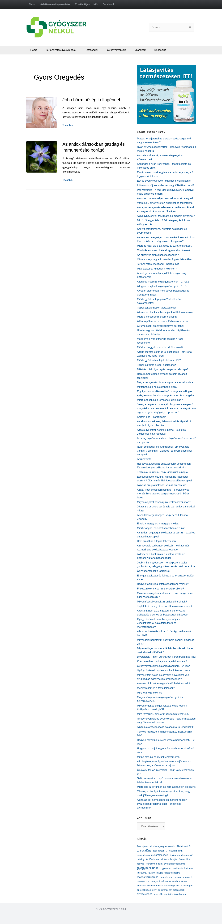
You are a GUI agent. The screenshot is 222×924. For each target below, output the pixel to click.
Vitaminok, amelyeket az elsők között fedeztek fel (165, 202)
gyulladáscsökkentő (174, 863)
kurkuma (142, 872)
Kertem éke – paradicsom (151, 416)
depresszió (187, 855)
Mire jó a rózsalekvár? (149, 692)
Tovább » (67, 125)
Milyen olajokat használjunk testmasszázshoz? (163, 501)
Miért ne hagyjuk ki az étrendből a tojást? (160, 347)
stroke (159, 885)
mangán (178, 877)
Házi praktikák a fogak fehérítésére (157, 541)
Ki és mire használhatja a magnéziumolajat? (162, 661)
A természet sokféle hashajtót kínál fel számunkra (165, 312)
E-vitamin (154, 859)
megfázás (188, 877)
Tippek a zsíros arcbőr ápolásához (156, 364)
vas (155, 894)
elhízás (165, 859)
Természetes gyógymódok (61, 49)
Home (33, 49)
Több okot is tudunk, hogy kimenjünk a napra (162, 471)
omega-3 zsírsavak (160, 881)
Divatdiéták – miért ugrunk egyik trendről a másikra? (166, 656)
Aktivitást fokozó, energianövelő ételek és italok (163, 683)
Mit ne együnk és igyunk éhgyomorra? (158, 756)
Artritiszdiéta (144, 458)
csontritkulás (143, 855)
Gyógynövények (116, 49)
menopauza (143, 881)
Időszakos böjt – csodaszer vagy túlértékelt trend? (165, 185)
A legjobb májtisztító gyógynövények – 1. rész (163, 286)
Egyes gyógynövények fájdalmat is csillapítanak (164, 180)
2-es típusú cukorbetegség (150, 846)
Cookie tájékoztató (86, 4)
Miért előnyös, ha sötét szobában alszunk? (161, 528)
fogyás (140, 863)
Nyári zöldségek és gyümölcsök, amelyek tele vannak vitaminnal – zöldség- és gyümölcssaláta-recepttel (165, 450)
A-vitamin (170, 846)
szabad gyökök (172, 885)
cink (180, 850)
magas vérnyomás (147, 877)
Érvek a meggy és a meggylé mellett (157, 523)
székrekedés (144, 889)
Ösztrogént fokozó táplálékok (153, 570)
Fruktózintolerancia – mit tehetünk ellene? (160, 588)
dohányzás (142, 859)
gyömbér (166, 868)
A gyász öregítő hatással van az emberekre (161, 485)
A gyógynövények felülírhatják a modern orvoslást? (166, 215)
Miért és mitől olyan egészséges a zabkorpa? (162, 369)
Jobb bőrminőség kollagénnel (91, 99)
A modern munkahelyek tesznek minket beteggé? (165, 198)
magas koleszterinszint (168, 872)
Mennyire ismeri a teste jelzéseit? (156, 687)
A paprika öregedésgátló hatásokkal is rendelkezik (165, 726)
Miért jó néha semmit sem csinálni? (157, 316)
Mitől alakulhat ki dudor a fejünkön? (157, 268)
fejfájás (173, 859)
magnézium (166, 877)
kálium (151, 872)
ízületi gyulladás (177, 894)
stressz (151, 885)
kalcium (188, 868)
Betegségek (91, 49)
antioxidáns (144, 850)
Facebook (108, 4)
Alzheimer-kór (184, 846)
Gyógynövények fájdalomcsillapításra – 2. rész (163, 665)
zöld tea (163, 894)
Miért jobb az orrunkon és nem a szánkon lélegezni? (166, 786)
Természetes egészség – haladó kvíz (158, 263)
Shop (32, 4)
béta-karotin (158, 850)
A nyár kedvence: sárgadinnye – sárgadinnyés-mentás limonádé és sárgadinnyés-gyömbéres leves (163, 493)
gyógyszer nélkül (148, 868)
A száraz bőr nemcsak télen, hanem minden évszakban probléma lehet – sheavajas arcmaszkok (162, 803)
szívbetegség (144, 894)
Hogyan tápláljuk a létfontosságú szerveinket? (163, 583)
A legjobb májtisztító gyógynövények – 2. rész (163, 281)
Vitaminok (140, 49)
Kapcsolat (160, 49)
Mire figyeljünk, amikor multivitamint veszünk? (163, 713)
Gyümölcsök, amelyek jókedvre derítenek (160, 325)
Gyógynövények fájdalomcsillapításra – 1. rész (163, 670)
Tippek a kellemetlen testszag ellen (156, 307)
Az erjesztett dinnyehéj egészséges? (158, 254)
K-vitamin (178, 868)
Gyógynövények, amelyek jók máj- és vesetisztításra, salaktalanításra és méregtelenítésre (158, 623)
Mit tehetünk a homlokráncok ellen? (157, 386)
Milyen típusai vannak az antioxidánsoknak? (162, 601)
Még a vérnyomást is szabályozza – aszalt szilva (165, 382)
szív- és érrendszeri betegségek (168, 890)
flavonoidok (184, 859)
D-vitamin (174, 855)
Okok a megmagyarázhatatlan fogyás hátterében (164, 259)
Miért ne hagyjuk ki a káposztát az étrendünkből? (164, 245)
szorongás (187, 885)
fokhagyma (151, 863)
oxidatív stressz (180, 881)
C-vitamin (171, 850)
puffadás (141, 885)
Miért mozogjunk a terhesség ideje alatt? (160, 399)
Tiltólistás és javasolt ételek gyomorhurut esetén (164, 250)
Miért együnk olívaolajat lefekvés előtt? (159, 360)
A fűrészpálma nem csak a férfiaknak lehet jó (162, 321)
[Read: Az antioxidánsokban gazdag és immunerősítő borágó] (49, 156)
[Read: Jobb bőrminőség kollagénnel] (49, 112)
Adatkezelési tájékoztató (55, 4)
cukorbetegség (159, 855)
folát (160, 863)
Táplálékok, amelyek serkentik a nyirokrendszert (164, 606)
